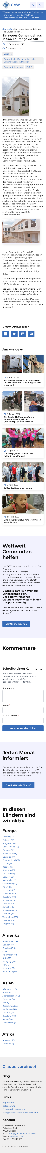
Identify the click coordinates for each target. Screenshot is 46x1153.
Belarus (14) (8, 837)
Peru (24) (6, 965)
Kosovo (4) (7, 867)
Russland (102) (9, 897)
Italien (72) (7, 863)
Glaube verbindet (19, 1066)
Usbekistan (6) (9, 1023)
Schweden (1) (8, 900)
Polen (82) (7, 887)
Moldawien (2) (9, 880)
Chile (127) (7, 951)
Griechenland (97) (11, 860)
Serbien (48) (8, 904)
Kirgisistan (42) (9, 1009)
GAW (15, 5)
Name (6, 705)
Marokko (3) (8, 1044)
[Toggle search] (40, 5)
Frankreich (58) (9, 853)
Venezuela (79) (9, 971)
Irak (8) (5, 1002)
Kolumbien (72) (9, 955)
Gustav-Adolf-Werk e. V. (13, 1109)
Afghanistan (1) (9, 989)
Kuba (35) (7, 958)
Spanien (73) (8, 914)
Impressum (8, 1102)
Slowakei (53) (8, 907)
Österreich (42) (9, 883)
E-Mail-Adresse (10, 716)
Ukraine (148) (8, 920)
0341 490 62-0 (17, 1136)
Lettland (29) (8, 873)
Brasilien (8, 54)
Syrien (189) (7, 1019)
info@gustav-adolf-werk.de (22, 1133)
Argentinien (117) (10, 941)
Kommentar (8, 688)
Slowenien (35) (9, 910)
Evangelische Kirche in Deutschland (20, 1112)
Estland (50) (8, 850)
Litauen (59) (8, 877)
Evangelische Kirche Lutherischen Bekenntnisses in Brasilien (21, 60)
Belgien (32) (8, 840)
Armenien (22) (9, 992)
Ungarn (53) (8, 924)
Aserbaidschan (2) (11, 996)
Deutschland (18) (10, 847)
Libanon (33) (8, 1012)
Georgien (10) (8, 857)
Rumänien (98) (9, 893)
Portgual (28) (8, 890)
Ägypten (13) (8, 1040)
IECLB (29, 67)
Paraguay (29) (9, 961)
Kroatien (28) (8, 870)
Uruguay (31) (8, 968)
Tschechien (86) (10, 917)
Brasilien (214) (9, 948)
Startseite (7, 29)
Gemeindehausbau (13, 67)
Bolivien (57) (8, 945)
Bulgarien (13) (9, 843)
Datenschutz (8, 1106)
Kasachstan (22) (10, 1006)
